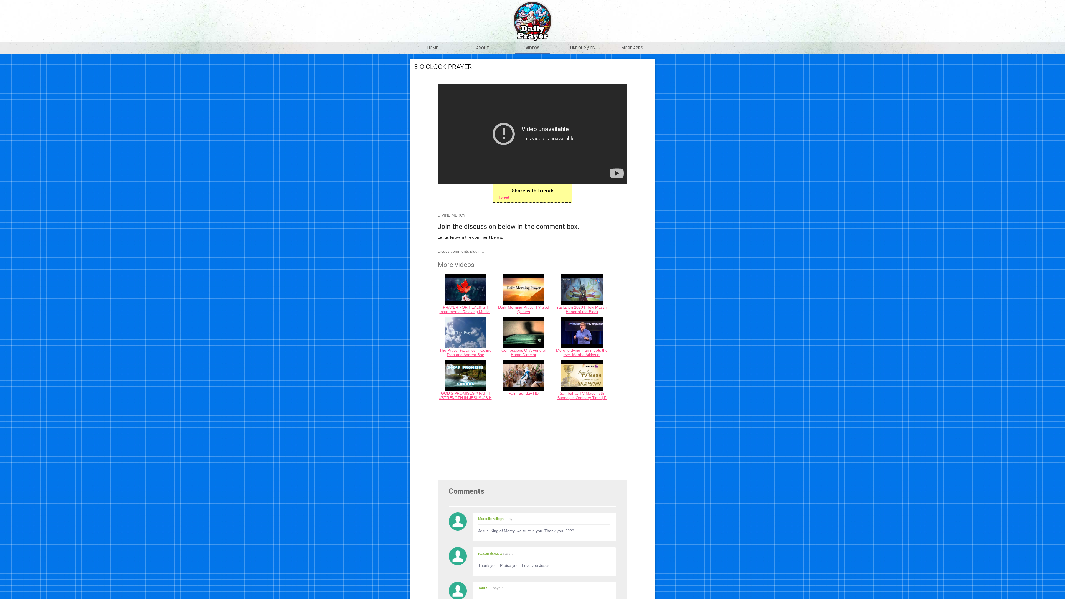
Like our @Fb (582, 48)
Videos (532, 48)
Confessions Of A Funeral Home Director (523, 352)
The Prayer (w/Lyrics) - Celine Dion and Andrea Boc (465, 352)
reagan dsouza (490, 553)
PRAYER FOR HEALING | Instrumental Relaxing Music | (465, 309)
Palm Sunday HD (524, 393)
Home (432, 48)
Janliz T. (485, 588)
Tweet (504, 197)
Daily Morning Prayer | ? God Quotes (523, 309)
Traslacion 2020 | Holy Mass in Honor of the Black (582, 309)
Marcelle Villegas (492, 519)
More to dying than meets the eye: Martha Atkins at (582, 352)
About (482, 48)
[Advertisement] (532, 441)
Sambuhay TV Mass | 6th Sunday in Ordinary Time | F (582, 395)
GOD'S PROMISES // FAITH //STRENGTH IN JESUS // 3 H (465, 395)
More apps (632, 48)
